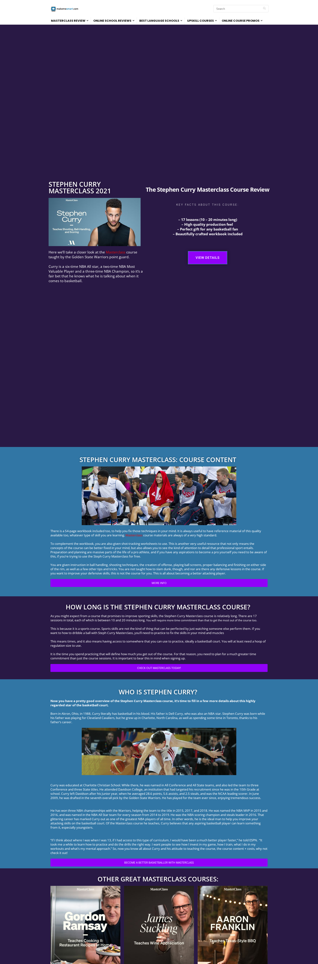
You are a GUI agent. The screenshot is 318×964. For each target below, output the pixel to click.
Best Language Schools (159, 21)
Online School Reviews (112, 21)
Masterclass (115, 252)
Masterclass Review (68, 21)
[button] (207, 257)
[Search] (264, 8)
